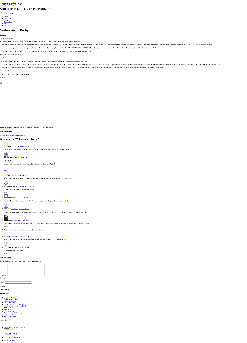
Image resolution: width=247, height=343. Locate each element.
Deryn (10, 197)
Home (6, 16)
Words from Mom (9, 311)
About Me (7, 20)
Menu (2, 13)
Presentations (8, 22)
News (5, 23)
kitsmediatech (49, 127)
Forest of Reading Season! (12, 297)
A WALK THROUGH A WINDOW (78, 48)
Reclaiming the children (11, 299)
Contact (6, 25)
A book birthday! (9, 308)
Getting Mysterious (10, 301)
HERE (41, 67)
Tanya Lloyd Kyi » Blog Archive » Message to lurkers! (27, 230)
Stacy (9, 236)
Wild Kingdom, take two (19, 135)
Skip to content (9, 13)
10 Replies (3, 35)
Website (2, 286)
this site (84, 61)
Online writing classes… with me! (14, 304)
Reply (6, 153)
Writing (28, 127)
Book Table (7, 18)
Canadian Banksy (9, 302)
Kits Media (11, 340)
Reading (22, 127)
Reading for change (10, 316)
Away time (7, 309)
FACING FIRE (100, 64)
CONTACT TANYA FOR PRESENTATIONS (18, 337)
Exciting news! (5, 135)
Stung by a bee (8, 314)
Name (2, 279)
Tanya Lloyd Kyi (11, 4)
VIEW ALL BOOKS (10, 334)
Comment (3, 275)
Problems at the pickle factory (13, 313)
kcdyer (10, 157)
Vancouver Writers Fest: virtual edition (15, 306)
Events (17, 127)
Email (2, 282)
